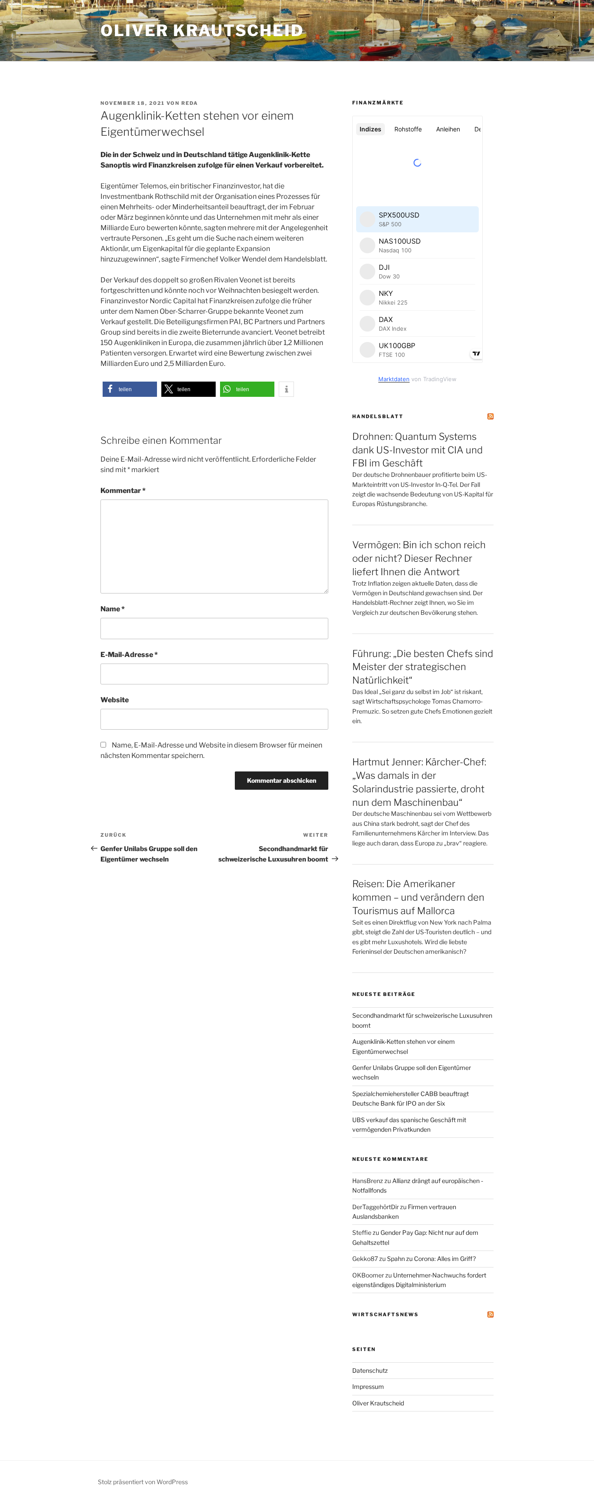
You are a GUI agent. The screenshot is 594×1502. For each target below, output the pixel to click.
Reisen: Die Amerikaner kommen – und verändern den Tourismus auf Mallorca (418, 897)
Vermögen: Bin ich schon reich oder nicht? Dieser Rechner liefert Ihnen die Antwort (419, 558)
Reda (189, 103)
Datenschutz (370, 1370)
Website (114, 700)
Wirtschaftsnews (385, 1314)
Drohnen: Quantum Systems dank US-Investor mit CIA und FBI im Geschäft (417, 450)
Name (112, 609)
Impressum (368, 1386)
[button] (130, 389)
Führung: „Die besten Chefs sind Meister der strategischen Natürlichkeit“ (422, 667)
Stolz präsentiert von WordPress (143, 1481)
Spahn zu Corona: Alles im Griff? (431, 1258)
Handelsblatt (378, 416)
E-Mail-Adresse (129, 654)
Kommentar (123, 490)
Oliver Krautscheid (202, 30)
